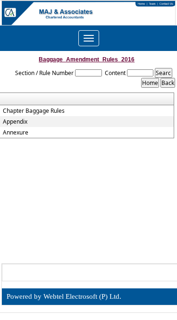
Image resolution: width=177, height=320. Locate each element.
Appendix (15, 122)
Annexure (15, 132)
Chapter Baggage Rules (34, 111)
